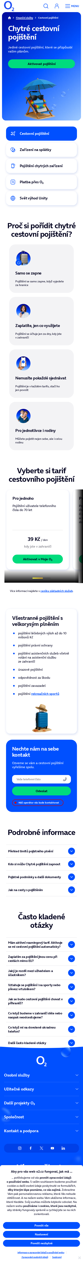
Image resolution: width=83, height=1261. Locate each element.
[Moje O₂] (56, 6)
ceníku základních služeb (56, 591)
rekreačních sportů (45, 693)
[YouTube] (52, 1148)
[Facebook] (30, 1148)
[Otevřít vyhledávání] (46, 6)
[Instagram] (19, 1148)
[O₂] (9, 6)
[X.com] (41, 1148)
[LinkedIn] (63, 1148)
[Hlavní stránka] (9, 17)
